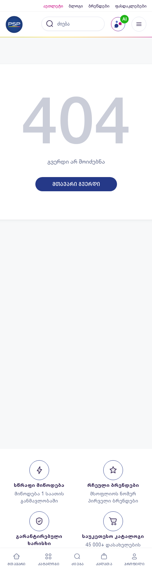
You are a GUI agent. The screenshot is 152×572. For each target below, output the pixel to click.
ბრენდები (98, 6)
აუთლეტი (53, 6)
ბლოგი (76, 6)
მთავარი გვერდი (76, 184)
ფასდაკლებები (130, 6)
